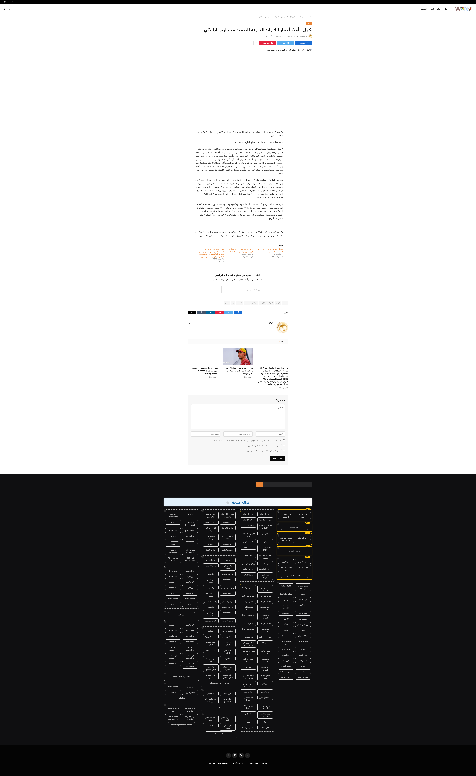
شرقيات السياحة (286, 672)
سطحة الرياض (227, 631)
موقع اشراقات (303, 567)
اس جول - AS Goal (173, 559)
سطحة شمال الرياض (227, 643)
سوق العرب (227, 522)
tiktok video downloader (173, 717)
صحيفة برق (286, 561)
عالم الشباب (294, 527)
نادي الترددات (303, 641)
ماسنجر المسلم (294, 551)
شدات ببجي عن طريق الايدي (248, 644)
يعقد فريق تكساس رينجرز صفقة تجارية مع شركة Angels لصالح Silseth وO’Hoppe (205, 371)
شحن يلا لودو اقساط (248, 608)
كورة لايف (190, 576)
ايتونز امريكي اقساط (248, 660)
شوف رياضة (248, 547)
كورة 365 (227, 693)
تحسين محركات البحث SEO (286, 539)
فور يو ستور (248, 637)
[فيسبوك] (308, 131)
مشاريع (210, 544)
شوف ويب (286, 599)
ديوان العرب (227, 544)
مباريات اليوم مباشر (227, 567)
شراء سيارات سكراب (211, 659)
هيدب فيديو (286, 649)
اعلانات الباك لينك (248, 525)
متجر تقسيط (248, 623)
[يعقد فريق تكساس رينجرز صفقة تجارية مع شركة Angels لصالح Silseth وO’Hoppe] (203, 356)
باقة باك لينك (303, 538)
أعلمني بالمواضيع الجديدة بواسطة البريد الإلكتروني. (263, 450)
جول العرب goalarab (227, 700)
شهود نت (286, 660)
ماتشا (248, 722)
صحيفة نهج (303, 619)
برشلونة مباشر (210, 566)
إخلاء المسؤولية (253, 763)
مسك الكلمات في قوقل (303, 587)
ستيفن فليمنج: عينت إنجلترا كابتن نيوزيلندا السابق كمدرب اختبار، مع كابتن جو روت (239, 371)
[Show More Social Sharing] (255, 43)
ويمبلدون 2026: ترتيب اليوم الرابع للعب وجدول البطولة (270, 250)
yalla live (219, 734)
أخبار (446, 9)
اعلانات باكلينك (210, 550)
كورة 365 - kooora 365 (190, 559)
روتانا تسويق (302, 635)
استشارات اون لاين (286, 642)
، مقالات (309, 23)
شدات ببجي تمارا (248, 587)
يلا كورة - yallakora (173, 551)
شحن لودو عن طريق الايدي (248, 684)
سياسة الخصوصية (224, 763)
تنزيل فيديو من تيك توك (190, 709)
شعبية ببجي (265, 692)
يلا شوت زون (190, 692)
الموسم (423, 9)
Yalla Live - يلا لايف (173, 542)
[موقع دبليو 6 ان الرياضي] (463, 9)
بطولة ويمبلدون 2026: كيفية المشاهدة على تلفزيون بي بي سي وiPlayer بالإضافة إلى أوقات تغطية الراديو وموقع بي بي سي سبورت (211, 253)
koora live (173, 530)
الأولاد (278, 303)
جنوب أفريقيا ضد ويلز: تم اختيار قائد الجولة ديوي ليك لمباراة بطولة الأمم (240, 250)
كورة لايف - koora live (190, 648)
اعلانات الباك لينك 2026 (265, 548)
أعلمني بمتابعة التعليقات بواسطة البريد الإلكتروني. (264, 445)
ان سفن (303, 594)
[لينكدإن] (308, 144)
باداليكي (254, 303)
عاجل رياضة (435, 9)
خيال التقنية (303, 599)
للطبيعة (239, 303)
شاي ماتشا (265, 727)
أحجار (285, 303)
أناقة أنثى (286, 624)
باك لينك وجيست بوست (265, 556)
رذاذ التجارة (286, 655)
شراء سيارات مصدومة (211, 676)
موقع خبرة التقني (303, 624)
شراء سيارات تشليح (228, 668)
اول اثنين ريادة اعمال (303, 515)
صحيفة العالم (248, 575)
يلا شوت (228, 560)
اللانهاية (262, 303)
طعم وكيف (303, 660)
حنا (265, 722)
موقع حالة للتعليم (265, 569)
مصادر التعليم (248, 555)
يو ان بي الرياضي (248, 563)
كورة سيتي (211, 693)
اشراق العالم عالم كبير (248, 534)
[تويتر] (308, 138)
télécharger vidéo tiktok (181, 724)
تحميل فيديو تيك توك (173, 709)
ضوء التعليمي (303, 561)
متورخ (303, 630)
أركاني (303, 666)
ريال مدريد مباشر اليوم (227, 718)
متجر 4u (265, 643)
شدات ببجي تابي (248, 596)
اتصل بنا (212, 763)
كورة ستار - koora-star (173, 515)
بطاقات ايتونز (248, 692)
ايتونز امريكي (248, 601)
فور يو (248, 667)
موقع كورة (181, 614)
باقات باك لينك (248, 520)
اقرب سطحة (210, 650)
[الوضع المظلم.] (8, 9)
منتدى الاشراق (248, 541)
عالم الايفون (303, 613)
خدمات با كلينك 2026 (227, 537)
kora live (173, 571)
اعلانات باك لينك (227, 550)
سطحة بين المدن (227, 636)
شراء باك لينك (265, 514)
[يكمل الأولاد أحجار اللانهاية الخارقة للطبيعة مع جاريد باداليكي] (238, 84)
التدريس (265, 533)
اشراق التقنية (286, 586)
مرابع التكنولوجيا (286, 594)
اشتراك (215, 289)
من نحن (264, 763)
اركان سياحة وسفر (294, 575)
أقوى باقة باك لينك (211, 529)
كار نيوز (286, 619)
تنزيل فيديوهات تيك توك (190, 717)
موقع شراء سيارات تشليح (211, 668)
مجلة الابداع (286, 635)
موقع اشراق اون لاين (286, 568)
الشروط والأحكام (239, 763)
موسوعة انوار (303, 677)
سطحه (210, 631)
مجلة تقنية (265, 563)
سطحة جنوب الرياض (227, 651)
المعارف (303, 649)
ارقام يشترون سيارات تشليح (228, 676)
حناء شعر (248, 714)
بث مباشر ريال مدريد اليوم (210, 700)
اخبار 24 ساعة (248, 569)
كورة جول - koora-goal (190, 523)
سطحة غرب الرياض (210, 643)
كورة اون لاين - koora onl (189, 551)
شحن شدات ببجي (265, 676)
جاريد (247, 303)
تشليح (227, 658)
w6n (296, 36)
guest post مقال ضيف (210, 515)
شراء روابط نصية (265, 520)
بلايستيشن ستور (265, 697)
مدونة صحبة (302, 672)
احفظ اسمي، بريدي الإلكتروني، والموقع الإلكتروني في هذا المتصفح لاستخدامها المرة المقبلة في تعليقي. (244, 440)
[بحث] (5, 9)
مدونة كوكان (286, 613)
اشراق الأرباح (286, 677)
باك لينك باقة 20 (211, 522)
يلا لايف (219, 707)
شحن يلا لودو (265, 683)
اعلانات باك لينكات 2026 (181, 676)
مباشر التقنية (286, 666)
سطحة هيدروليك (211, 636)
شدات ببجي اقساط (265, 588)
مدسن (286, 630)
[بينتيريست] (308, 150)
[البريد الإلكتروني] (308, 157)
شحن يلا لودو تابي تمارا (248, 652)
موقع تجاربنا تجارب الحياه (210, 537)
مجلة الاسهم (302, 605)
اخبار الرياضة (265, 541)
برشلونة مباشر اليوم (210, 718)
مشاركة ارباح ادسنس (286, 515)
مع (233, 303)
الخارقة (270, 303)
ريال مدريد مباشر (227, 574)
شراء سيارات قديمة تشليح (219, 683)
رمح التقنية (303, 655)
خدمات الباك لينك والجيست (227, 515)
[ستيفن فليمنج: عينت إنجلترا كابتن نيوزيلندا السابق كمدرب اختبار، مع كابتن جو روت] (238, 356)
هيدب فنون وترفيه (265, 576)
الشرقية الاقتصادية (286, 606)
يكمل (227, 303)
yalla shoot (210, 560)
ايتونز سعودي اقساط (265, 608)
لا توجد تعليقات (278, 36)
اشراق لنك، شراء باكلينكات (265, 526)
